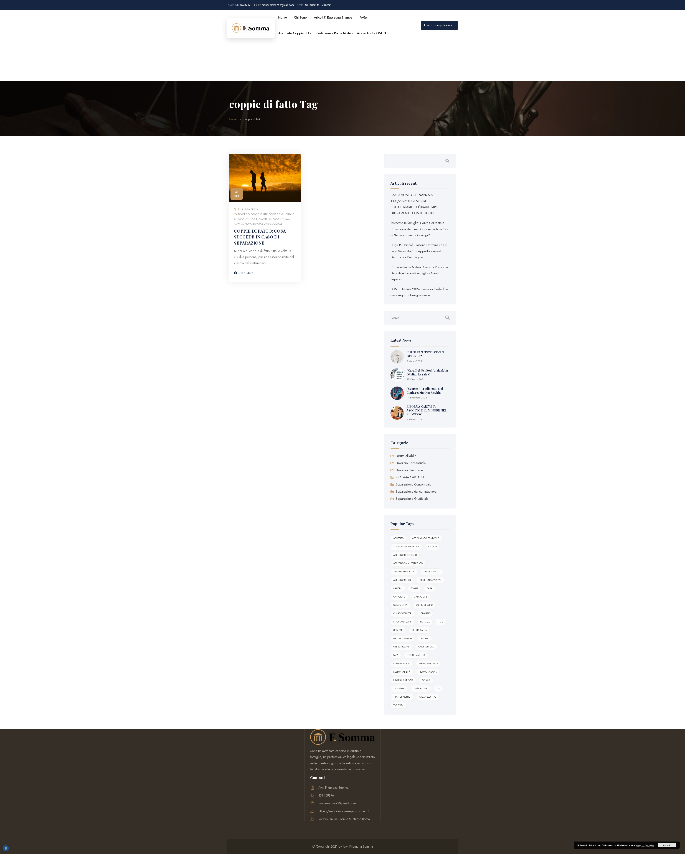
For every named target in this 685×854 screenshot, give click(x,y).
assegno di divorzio (405, 555)
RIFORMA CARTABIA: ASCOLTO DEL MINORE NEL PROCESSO (426, 410)
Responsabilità (401, 671)
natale (424, 638)
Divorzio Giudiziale (281, 214)
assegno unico (402, 580)
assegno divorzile (404, 571)
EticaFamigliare (402, 621)
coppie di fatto (424, 605)
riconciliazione (428, 671)
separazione (420, 688)
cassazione (420, 596)
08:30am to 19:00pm (314, 5)
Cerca (447, 161)
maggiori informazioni (645, 845)
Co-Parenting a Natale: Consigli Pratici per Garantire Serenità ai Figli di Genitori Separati (420, 273)
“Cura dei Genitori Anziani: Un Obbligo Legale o (427, 372)
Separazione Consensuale (251, 219)
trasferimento (401, 696)
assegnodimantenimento (408, 563)
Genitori (398, 630)
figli (440, 621)
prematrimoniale (428, 663)
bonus (414, 588)
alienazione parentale (406, 546)
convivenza (400, 605)
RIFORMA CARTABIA (410, 477)
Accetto (667, 845)
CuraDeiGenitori (402, 613)
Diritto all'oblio (406, 456)
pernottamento (416, 655)
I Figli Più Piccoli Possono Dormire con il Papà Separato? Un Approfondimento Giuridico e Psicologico (418, 251)
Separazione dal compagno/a (416, 491)
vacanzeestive (427, 696)
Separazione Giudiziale (267, 223)
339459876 (326, 795)
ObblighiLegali (401, 646)
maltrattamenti (402, 638)
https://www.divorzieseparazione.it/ (343, 811)
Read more (246, 273)
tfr (438, 688)
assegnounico (431, 571)
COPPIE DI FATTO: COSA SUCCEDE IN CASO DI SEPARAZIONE (260, 237)
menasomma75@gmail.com (274, 5)
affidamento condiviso (425, 538)
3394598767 (239, 5)
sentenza (399, 688)
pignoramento (401, 663)
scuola (426, 680)
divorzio (425, 613)
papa (395, 655)
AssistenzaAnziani (430, 580)
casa (429, 588)
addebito (398, 538)
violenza (398, 705)
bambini (397, 588)
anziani (432, 546)
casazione (399, 596)
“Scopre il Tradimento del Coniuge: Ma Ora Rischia (425, 390)
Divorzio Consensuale (253, 214)
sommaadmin (250, 209)
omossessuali (426, 646)
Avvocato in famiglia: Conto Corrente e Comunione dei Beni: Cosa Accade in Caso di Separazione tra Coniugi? (420, 229)
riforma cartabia (403, 680)
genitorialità (419, 630)
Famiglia (425, 621)
